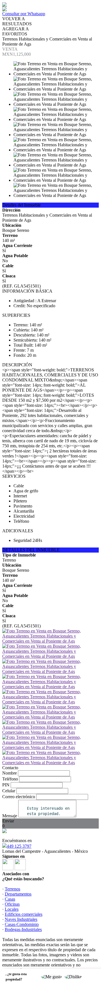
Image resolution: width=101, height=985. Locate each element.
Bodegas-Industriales (23, 929)
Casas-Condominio (22, 924)
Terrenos (12, 889)
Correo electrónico (18, 796)
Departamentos (18, 894)
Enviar (8, 820)
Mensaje (9, 815)
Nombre (9, 773)
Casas (10, 899)
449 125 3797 (19, 846)
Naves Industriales (21, 919)
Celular (8, 790)
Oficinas (12, 904)
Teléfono (10, 779)
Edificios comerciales (23, 914)
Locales (12, 909)
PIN (6, 784)
